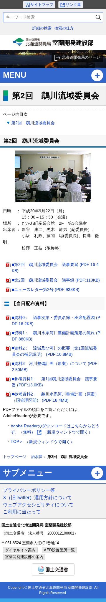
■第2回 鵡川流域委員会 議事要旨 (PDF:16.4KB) (55, 267)
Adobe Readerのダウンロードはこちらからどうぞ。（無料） (55, 430)
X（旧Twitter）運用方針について (37, 497)
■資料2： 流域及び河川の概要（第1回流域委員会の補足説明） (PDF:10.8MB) (54, 351)
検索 (98, 17)
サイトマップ (41, 4)
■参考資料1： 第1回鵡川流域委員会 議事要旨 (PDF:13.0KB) (54, 381)
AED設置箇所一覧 (59, 550)
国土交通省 (53, 569)
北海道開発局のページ (81, 57)
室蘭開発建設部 (54, 44)
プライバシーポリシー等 (29, 490)
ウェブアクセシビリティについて (38, 504)
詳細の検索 (42, 28)
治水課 (36, 456)
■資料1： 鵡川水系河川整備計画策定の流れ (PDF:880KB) (56, 335)
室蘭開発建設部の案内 (24, 557)
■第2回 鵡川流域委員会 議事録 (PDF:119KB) (56, 280)
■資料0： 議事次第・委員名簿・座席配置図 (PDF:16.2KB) (56, 320)
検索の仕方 (64, 28)
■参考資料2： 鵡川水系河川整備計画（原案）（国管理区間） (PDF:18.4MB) (55, 397)
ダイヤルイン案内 (20, 550)
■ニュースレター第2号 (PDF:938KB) (46, 289)
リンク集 (73, 4)
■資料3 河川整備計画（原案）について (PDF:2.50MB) (55, 366)
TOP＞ (42, 441)
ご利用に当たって (22, 511)
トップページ (14, 456)
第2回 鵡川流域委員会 (33, 122)
